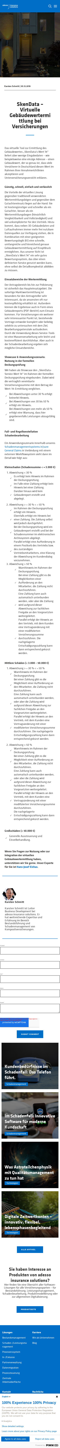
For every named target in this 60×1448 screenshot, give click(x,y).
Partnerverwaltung (12, 1362)
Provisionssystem (11, 1352)
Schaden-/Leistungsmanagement (14, 1345)
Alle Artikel (28, 1249)
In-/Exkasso (8, 1357)
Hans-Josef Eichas (27, 866)
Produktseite (29, 1309)
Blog (34, 1343)
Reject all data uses (44, 1439)
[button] (55, 6)
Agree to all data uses (15, 1439)
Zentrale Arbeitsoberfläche (11, 1380)
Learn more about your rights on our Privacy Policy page (29, 1431)
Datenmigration (10, 1367)
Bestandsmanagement (14, 1337)
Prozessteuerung (11, 1373)
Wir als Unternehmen (43, 1337)
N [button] (50, 6)
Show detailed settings (13, 1426)
